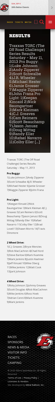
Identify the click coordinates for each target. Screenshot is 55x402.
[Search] (41, 22)
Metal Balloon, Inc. (35, 384)
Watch (28, 22)
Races (10, 22)
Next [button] (52, 7)
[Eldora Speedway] (4, 8)
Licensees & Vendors (18, 381)
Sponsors (15, 342)
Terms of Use (14, 377)
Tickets (19, 22)
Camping (15, 363)
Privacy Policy (30, 377)
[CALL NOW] (35, 22)
